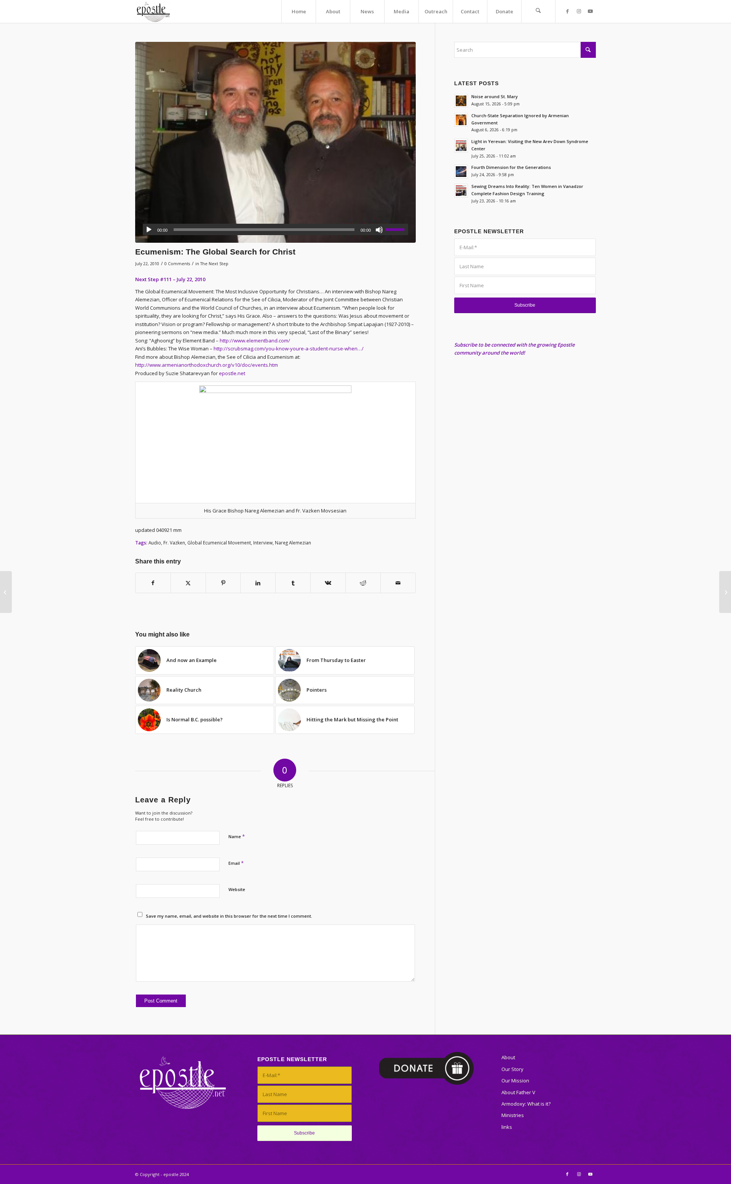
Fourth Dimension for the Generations (511, 167)
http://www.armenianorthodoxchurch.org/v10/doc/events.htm (206, 364)
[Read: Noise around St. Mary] (461, 101)
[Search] (538, 11)
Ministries (512, 1115)
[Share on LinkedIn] (258, 583)
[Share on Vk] (328, 583)
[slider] (396, 229)
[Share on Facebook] (153, 583)
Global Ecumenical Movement (219, 542)
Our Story (512, 1069)
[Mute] (379, 230)
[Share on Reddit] (363, 583)
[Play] (149, 230)
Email (236, 862)
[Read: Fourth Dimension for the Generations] (461, 171)
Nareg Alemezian (293, 542)
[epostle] (153, 11)
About (508, 1057)
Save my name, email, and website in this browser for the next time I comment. (229, 916)
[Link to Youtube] (590, 11)
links (506, 1127)
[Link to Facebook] (567, 11)
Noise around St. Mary (494, 96)
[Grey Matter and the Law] (725, 592)
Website (236, 889)
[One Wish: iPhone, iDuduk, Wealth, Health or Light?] (6, 592)
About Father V (518, 1092)
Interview (263, 542)
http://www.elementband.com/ (255, 340)
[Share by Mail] (398, 583)
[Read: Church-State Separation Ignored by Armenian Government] (461, 120)
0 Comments (177, 263)
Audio (154, 542)
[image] (275, 142)
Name (236, 836)
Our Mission (515, 1080)
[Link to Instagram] (578, 11)
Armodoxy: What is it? (526, 1103)
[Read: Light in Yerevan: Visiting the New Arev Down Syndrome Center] (461, 146)
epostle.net (232, 373)
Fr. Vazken (174, 542)
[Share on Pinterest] (223, 583)
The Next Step (214, 263)
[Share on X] (188, 583)
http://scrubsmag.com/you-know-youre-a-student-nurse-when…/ (289, 348)
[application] (275, 229)
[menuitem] (298, 11)
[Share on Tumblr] (293, 583)
